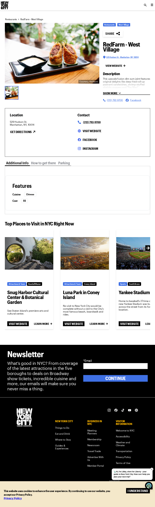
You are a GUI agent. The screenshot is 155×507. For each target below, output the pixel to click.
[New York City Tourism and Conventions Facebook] (116, 410)
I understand (138, 491)
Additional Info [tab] (17, 163)
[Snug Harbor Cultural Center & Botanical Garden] (29, 253)
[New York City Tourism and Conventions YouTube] (130, 410)
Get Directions (21, 132)
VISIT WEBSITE (18, 324)
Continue (115, 378)
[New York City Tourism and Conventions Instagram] (109, 410)
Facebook (90, 140)
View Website (114, 65)
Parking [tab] (64, 163)
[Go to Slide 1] (12, 92)
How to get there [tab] (43, 163)
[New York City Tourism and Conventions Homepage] (24, 417)
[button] (52, 53)
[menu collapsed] (152, 5)
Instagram (90, 148)
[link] (65, 428)
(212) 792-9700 (92, 122)
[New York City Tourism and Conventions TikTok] (123, 410)
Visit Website (92, 131)
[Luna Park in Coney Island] (85, 253)
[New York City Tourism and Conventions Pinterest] (136, 410)
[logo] (4, 4)
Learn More (41, 323)
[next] (148, 248)
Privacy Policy (13, 498)
